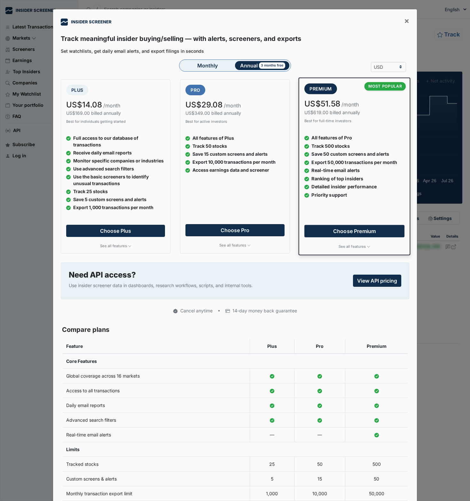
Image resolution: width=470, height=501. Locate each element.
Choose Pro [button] (235, 230)
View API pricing (377, 281)
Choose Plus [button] (115, 231)
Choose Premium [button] (354, 231)
